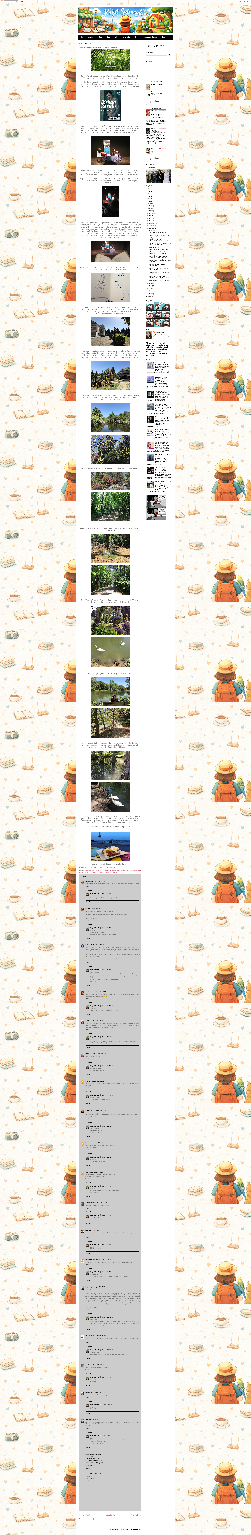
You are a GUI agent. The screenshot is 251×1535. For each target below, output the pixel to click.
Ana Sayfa (110, 1515)
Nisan (151, 283)
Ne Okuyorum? (156, 81)
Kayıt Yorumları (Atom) (90, 1519)
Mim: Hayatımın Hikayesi (162, 417)
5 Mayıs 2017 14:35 (99, 1081)
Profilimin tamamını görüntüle (161, 337)
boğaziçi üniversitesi (110, 870)
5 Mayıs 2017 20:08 (101, 1203)
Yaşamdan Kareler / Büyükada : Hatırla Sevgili (162, 363)
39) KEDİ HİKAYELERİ (155, 247)
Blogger (122, 1529)
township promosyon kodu (92, 1464)
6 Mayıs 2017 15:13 (105, 1259)
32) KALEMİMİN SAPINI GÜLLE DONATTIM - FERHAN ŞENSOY (159, 277)
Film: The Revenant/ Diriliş (162, 455)
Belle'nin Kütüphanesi (92, 1259)
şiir (97, 872)
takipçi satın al (89, 1465)
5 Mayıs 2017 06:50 (96, 908)
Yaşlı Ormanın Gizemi (153, 150)
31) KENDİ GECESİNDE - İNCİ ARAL (159, 280)
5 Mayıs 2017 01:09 (99, 881)
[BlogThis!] (109, 867)
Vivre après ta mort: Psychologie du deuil (156, 92)
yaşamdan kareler (150, 37)
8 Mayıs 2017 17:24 (107, 1272)
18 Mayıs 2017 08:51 (95, 1419)
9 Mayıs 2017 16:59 (99, 1392)
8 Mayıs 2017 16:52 (107, 1037)
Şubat (151, 288)
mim (116, 37)
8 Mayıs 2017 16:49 (107, 969)
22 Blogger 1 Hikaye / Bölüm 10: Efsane (161, 377)
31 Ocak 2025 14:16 (95, 1474)
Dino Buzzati (155, 152)
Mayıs (151, 230)
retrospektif (88, 872)
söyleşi (94, 872)
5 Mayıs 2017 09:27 (100, 992)
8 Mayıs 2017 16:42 (107, 928)
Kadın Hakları (150, 168)
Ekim (151, 218)
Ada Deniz (88, 1365)
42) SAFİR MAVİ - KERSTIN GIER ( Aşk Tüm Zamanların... (159, 236)
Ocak (151, 291)
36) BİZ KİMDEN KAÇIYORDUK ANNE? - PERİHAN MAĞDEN (158, 256)
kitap (108, 37)
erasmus (91, 37)
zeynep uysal (113, 872)
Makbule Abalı (89, 945)
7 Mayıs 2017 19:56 (98, 1365)
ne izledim (126, 37)
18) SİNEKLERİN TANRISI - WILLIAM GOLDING (163, 392)
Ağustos (151, 223)
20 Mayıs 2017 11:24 (108, 1435)
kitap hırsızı (89, 1081)
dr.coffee (88, 1172)
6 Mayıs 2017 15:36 (99, 1287)
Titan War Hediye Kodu (92, 1458)
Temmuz (152, 225)
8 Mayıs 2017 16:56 (107, 1126)
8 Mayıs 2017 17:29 (107, 1377)
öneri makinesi (90, 992)
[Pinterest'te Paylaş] (114, 867)
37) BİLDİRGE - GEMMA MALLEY (158, 253)
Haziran (151, 228)
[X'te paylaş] (111, 867)
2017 (149, 211)
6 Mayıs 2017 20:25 (100, 1335)
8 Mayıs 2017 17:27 (107, 1317)
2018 (149, 208)
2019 (149, 206)
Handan (87, 908)
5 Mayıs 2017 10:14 (97, 1021)
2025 (149, 191)
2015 (149, 296)
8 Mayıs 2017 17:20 (107, 1186)
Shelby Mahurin (155, 85)
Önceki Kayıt (136, 1515)
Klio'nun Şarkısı (90, 1053)
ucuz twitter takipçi (90, 1478)
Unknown (88, 1143)
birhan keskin (100, 870)
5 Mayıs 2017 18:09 (97, 1143)
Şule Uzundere (89, 1335)
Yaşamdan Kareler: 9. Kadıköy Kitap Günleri (161, 404)
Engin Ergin (89, 1287)
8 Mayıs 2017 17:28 (107, 1350)
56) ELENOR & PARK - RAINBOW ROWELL (162, 443)
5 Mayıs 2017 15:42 (100, 1110)
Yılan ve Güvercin (153, 129)
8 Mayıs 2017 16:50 (107, 1006)
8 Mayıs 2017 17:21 (107, 1215)
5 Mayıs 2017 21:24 (97, 1230)
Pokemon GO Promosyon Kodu (94, 1462)
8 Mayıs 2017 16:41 (107, 893)
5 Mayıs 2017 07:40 (100, 945)
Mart (150, 286)
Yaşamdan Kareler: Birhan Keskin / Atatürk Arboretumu (159, 273)
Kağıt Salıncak (94, 893)
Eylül (151, 220)
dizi (82, 37)
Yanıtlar (89, 890)
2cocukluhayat (89, 1110)
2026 (149, 188)
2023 (149, 196)
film (100, 37)
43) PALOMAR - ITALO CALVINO (158, 233)
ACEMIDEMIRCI (90, 1203)
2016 (149, 294)
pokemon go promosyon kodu (93, 1460)
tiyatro (137, 37)
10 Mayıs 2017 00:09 (108, 1404)
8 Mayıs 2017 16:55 (107, 1095)
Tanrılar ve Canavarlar (157, 84)
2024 (149, 193)
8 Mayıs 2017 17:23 (107, 1244)
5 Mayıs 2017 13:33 (101, 1053)
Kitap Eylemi (89, 1392)
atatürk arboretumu (90, 870)
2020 (149, 203)
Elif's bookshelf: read (156, 108)
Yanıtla (87, 886)
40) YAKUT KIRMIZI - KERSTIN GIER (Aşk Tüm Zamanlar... (160, 244)
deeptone (88, 1230)
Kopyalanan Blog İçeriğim (162, 429)
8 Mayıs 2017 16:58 (107, 1157)
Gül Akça (88, 1021)
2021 (149, 201)
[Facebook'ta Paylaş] (112, 867)
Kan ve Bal (154, 110)
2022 (149, 198)
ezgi (86, 1419)
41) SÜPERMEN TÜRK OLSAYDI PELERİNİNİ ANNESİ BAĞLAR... (159, 240)
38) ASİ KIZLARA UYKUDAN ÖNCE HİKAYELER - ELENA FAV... (159, 250)
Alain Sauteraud (155, 94)
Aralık (151, 213)
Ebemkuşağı (89, 881)
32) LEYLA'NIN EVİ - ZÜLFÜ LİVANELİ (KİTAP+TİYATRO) (161, 469)
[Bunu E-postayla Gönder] (107, 867)
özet (163, 37)
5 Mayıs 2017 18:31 (97, 1172)
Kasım (151, 215)
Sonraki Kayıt (84, 1515)
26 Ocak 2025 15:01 (95, 1454)
